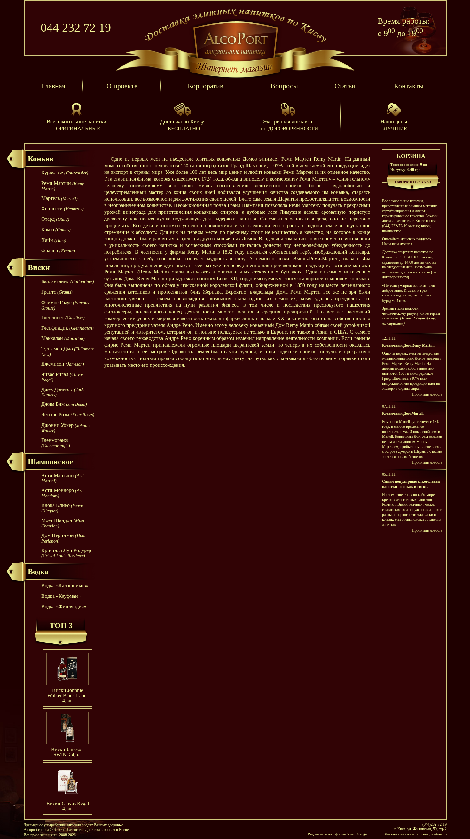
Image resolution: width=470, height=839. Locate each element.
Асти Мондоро (62, 493)
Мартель (59, 198)
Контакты (409, 86)
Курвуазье (64, 172)
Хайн (53, 240)
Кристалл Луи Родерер (66, 553)
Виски (39, 267)
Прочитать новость (427, 394)
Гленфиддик (67, 328)
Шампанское (50, 462)
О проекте (121, 86)
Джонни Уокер (65, 427)
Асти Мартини (62, 478)
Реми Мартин (62, 186)
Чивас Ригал (62, 377)
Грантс (57, 292)
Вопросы (284, 86)
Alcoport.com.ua (235, 41)
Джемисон (62, 363)
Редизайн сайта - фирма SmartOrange (337, 834)
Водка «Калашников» (65, 585)
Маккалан (63, 338)
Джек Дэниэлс (62, 392)
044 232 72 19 (76, 27)
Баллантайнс (67, 281)
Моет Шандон (62, 523)
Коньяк (41, 159)
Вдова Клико (62, 508)
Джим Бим (64, 404)
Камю (56, 229)
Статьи (345, 86)
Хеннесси (62, 208)
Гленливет (63, 317)
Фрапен (58, 250)
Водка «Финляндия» (63, 606)
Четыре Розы (67, 414)
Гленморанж (55, 442)
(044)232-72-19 (434, 824)
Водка (38, 571)
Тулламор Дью (67, 351)
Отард (55, 219)
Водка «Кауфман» (61, 596)
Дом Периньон (63, 538)
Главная (53, 86)
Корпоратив (205, 86)
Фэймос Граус (65, 305)
